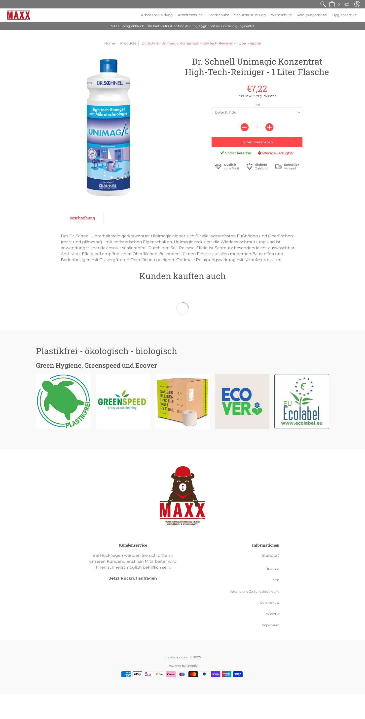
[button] (339, 4)
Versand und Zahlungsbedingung (254, 591)
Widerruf (272, 614)
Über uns (272, 569)
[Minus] (245, 127)
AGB (276, 580)
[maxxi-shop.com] (18, 15)
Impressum (270, 625)
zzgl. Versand (266, 96)
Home (109, 43)
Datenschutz (269, 602)
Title (257, 105)
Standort (270, 555)
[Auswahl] (269, 127)
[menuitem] (323, 4)
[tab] (82, 218)
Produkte (128, 43)
